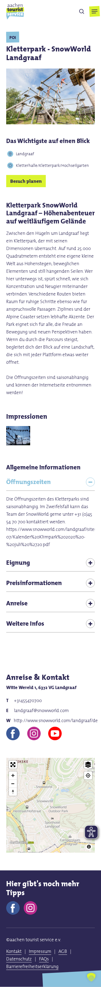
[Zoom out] (13, 784)
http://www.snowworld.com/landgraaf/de (54, 720)
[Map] (50, 805)
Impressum (40, 951)
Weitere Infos (25, 623)
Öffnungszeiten (28, 481)
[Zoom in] (13, 775)
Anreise (16, 603)
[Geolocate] (88, 775)
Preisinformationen (34, 582)
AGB (62, 951)
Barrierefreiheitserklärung (32, 966)
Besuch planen (26, 181)
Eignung (18, 562)
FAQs (44, 959)
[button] (94, 11)
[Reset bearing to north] (13, 792)
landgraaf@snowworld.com (41, 710)
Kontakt (14, 951)
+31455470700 (28, 700)
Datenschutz (19, 959)
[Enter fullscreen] (13, 765)
